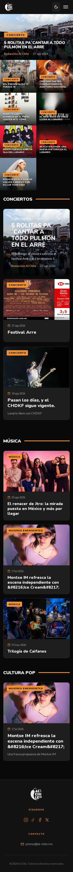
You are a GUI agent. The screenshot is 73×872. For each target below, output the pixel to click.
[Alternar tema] (56, 6)
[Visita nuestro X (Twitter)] (47, 819)
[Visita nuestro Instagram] (26, 819)
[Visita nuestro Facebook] (40, 819)
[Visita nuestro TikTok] (33, 819)
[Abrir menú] (65, 6)
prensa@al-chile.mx (39, 844)
